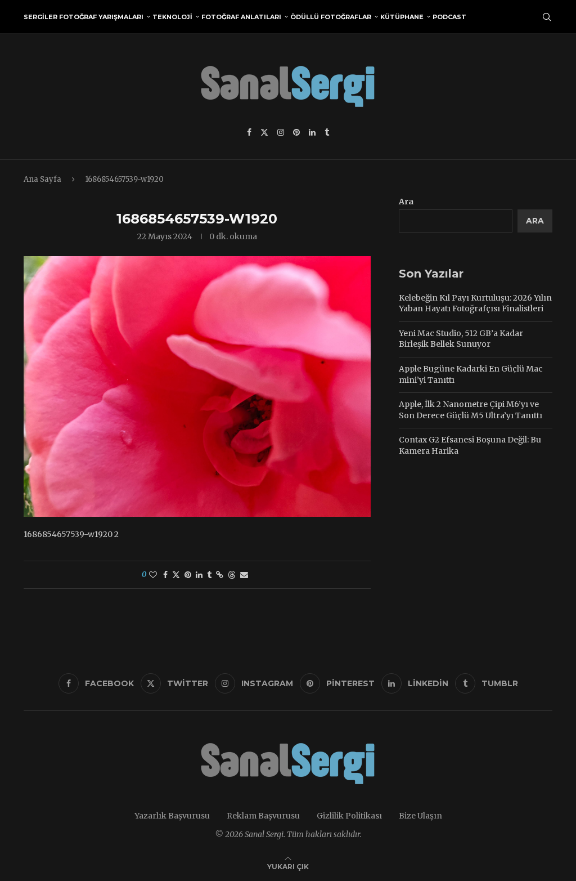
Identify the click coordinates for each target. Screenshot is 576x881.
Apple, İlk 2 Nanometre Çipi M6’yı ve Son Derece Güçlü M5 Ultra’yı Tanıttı (470, 410)
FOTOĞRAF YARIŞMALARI (101, 17)
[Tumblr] (327, 132)
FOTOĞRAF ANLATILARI (241, 17)
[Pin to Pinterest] (187, 575)
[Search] (546, 17)
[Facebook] (249, 132)
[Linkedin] (312, 132)
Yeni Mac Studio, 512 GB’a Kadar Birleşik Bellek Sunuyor (461, 339)
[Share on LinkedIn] (199, 575)
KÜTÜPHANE (402, 17)
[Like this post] (153, 575)
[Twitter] (264, 132)
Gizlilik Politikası (349, 816)
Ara (406, 201)
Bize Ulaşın (420, 816)
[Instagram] (280, 132)
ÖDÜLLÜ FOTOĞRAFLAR (330, 17)
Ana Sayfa (42, 179)
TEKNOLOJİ (172, 17)
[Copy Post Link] (219, 575)
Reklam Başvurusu (263, 816)
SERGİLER (40, 17)
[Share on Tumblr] (209, 575)
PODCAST (449, 17)
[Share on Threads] (232, 575)
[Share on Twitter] (176, 575)
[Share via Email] (244, 575)
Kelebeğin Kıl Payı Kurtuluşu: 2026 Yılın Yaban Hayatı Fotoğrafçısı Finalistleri (475, 303)
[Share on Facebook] (165, 575)
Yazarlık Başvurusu (172, 816)
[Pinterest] (296, 132)
